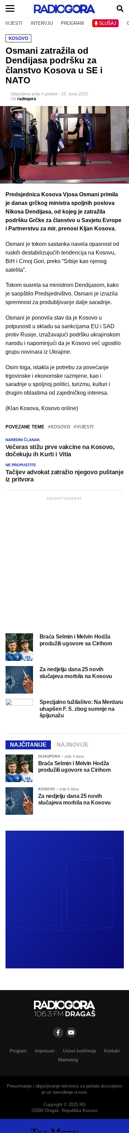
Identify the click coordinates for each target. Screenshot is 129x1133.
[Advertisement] (64, 566)
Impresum (45, 1050)
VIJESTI (13, 23)
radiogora (26, 98)
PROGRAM (72, 23)
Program (18, 1050)
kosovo (60, 427)
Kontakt (112, 1050)
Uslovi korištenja (79, 1050)
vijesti (85, 427)
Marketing (68, 1059)
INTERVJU (42, 23)
